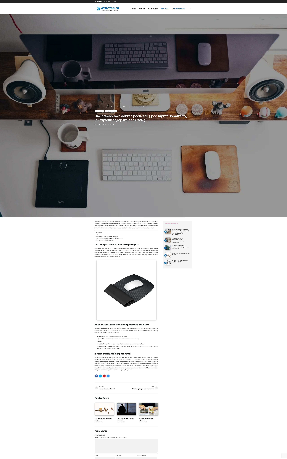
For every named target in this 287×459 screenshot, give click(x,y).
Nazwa (96, 455)
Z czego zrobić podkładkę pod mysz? (105, 240)
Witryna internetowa (141, 455)
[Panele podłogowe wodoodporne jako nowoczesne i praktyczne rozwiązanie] (168, 240)
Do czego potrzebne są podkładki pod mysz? (107, 237)
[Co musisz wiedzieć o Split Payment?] (148, 409)
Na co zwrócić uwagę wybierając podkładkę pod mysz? (109, 238)
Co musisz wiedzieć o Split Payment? (146, 419)
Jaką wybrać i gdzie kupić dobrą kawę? (103, 419)
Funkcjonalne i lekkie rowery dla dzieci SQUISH (180, 261)
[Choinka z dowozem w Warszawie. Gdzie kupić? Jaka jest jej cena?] (168, 247)
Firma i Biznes (99, 111)
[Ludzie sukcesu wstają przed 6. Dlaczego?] (126, 409)
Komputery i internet (111, 111)
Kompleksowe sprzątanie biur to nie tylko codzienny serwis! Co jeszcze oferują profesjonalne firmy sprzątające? (180, 232)
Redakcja (105, 124)
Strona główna (98, 107)
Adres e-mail (119, 455)
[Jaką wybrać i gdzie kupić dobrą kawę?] (104, 409)
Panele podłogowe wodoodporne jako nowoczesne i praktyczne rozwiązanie (179, 240)
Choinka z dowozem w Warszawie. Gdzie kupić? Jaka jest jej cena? (180, 247)
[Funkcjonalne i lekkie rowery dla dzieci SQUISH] (168, 262)
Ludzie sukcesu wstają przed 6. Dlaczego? (125, 419)
